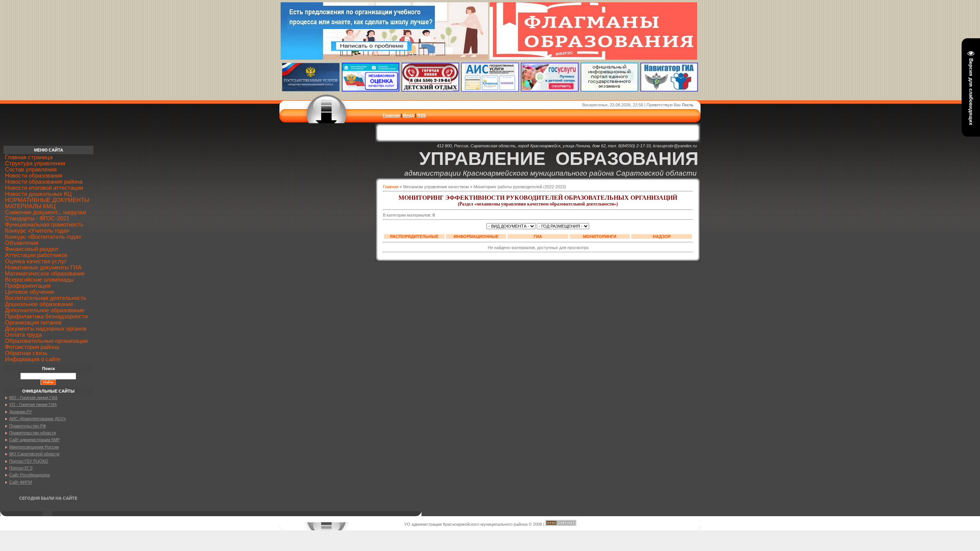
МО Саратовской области (34, 454)
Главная (391, 115)
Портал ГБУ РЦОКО (28, 461)
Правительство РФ (27, 426)
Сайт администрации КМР (34, 439)
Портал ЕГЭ (21, 468)
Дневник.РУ (20, 411)
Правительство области (32, 432)
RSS (421, 115)
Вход (408, 115)
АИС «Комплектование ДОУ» (37, 418)
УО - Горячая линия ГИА (33, 404)
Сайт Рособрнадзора (29, 475)
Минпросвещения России (34, 447)
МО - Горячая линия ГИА (33, 397)
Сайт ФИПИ (20, 482)
